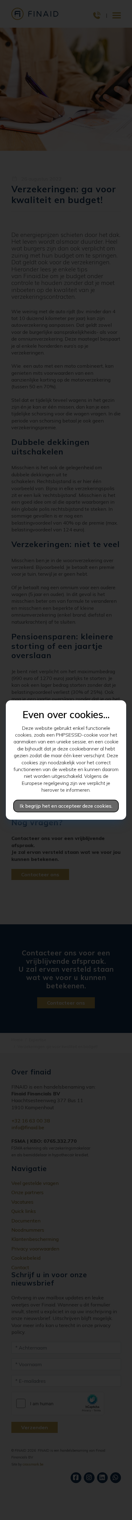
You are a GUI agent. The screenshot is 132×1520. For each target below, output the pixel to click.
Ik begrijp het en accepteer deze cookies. (66, 806)
